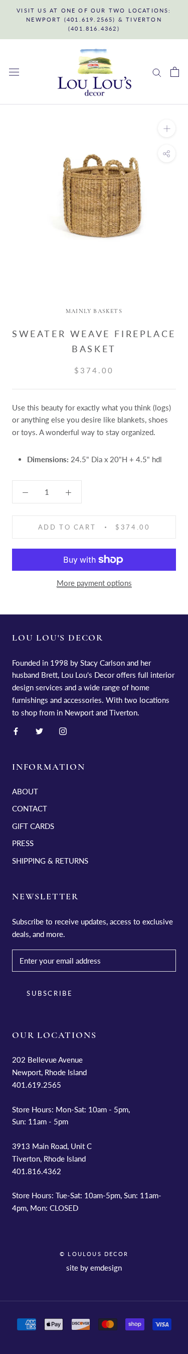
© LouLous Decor (94, 1254)
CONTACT (29, 808)
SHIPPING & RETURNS (50, 860)
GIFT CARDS (33, 825)
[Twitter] (39, 730)
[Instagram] (63, 730)
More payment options (94, 582)
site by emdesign (94, 1267)
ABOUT (25, 791)
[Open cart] (174, 72)
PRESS (23, 843)
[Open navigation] (14, 72)
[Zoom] (166, 128)
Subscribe (50, 993)
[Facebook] (16, 730)
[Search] (156, 71)
